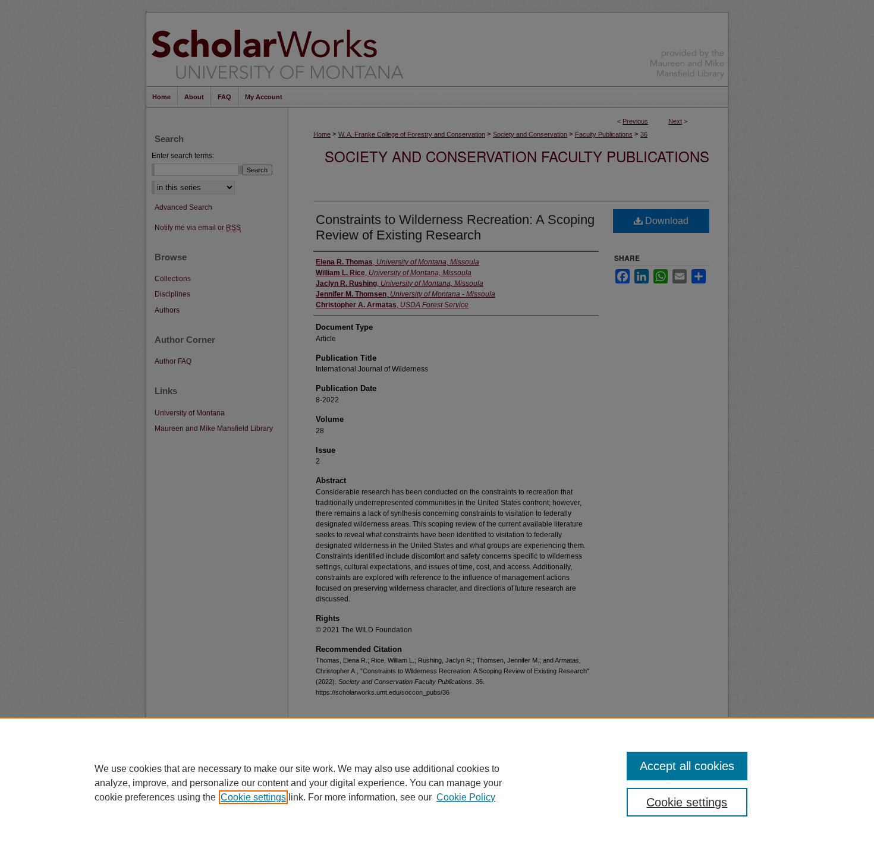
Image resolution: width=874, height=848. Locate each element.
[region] (437, 782)
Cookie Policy (465, 797)
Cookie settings (253, 797)
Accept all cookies (687, 766)
